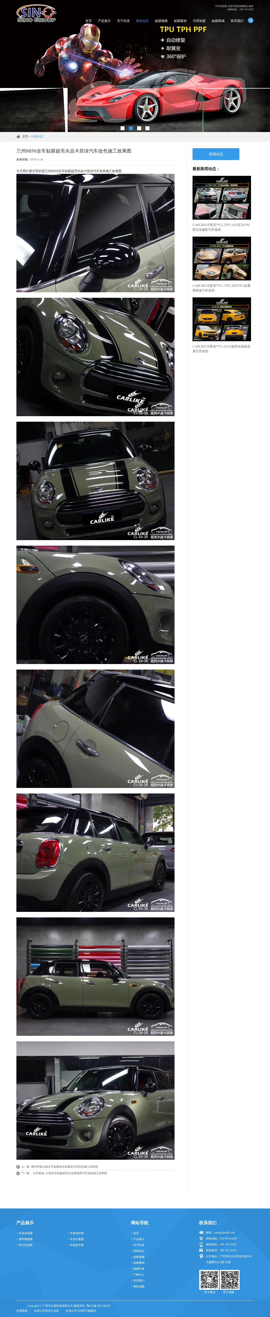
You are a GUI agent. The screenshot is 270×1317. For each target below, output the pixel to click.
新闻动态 (142, 20)
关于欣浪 (123, 20)
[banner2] (147, 128)
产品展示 (104, 20)
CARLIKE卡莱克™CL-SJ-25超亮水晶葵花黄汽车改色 (221, 349)
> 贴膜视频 (137, 1256)
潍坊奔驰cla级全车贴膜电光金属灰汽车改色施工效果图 (64, 1166)
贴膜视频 (161, 20)
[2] (131, 128)
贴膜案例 (180, 20)
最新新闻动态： (206, 169)
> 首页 (135, 1233)
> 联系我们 (137, 1280)
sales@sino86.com (224, 1232)
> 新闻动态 (137, 1251)
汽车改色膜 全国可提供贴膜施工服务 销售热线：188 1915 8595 (234, 8)
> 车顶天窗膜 (76, 1239)
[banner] (122, 128)
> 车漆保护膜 (76, 1233)
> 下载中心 (137, 1274)
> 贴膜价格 (137, 1268)
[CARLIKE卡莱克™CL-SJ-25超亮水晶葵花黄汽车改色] (222, 319)
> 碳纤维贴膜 (24, 1239)
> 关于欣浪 (137, 1245)
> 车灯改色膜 (24, 1245)
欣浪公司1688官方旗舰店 (81, 1310)
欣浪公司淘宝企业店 (46, 1310)
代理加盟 (199, 20)
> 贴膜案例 (137, 1262)
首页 (88, 20)
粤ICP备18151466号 (98, 1305)
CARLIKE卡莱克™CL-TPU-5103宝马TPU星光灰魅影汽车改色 (221, 227)
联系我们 (237, 20)
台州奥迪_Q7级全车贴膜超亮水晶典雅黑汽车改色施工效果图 (70, 1173)
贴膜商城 (218, 20)
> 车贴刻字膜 (76, 1245)
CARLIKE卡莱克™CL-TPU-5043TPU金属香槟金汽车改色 (221, 288)
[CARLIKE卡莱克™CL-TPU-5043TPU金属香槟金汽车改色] (222, 258)
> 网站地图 (137, 1286)
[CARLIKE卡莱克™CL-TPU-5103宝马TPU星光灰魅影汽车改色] (222, 198)
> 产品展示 (137, 1239)
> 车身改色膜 (24, 1233)
